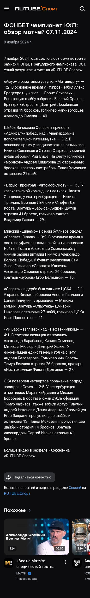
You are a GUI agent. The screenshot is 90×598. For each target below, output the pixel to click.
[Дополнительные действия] (65, 562)
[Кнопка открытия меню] (7, 8)
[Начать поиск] (82, 8)
